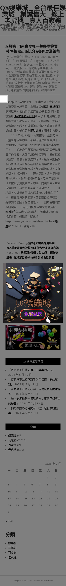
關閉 (59, 269)
